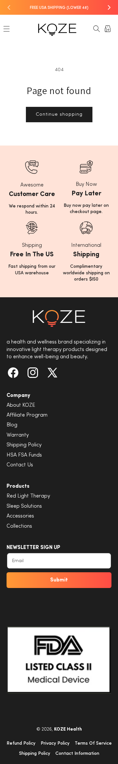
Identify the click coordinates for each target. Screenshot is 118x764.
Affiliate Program (27, 415)
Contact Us (20, 465)
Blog (12, 425)
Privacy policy (55, 743)
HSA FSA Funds (24, 455)
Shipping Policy (24, 445)
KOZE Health (68, 729)
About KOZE (21, 405)
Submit (59, 580)
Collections (19, 526)
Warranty (18, 435)
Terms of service (93, 743)
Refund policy (21, 743)
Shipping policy (34, 753)
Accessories (20, 516)
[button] (6, 28)
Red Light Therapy (28, 496)
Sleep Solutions (24, 506)
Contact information (77, 753)
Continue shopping (59, 114)
